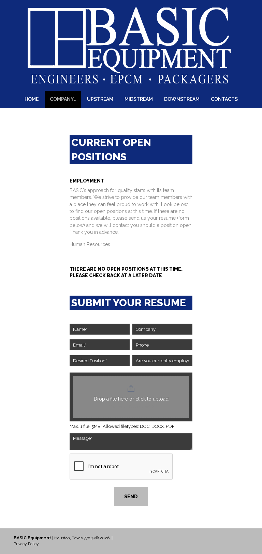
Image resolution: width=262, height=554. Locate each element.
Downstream (182, 99)
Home (32, 99)
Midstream (139, 99)
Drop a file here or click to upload (131, 399)
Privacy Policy (26, 543)
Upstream (100, 99)
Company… (63, 99)
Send (131, 496)
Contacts (224, 99)
